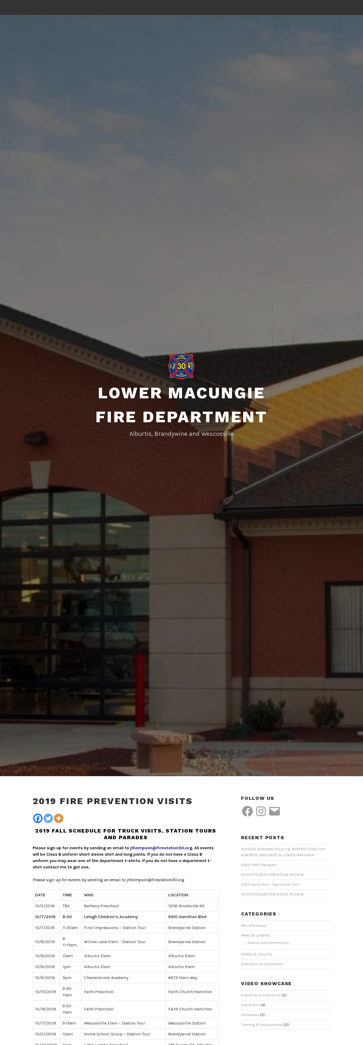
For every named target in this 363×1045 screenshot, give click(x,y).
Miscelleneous (254, 925)
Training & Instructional (262, 1024)
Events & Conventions (261, 995)
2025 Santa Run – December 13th (270, 884)
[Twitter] (48, 818)
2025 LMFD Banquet (258, 865)
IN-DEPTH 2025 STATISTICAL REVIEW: (272, 874)
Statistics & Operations (262, 964)
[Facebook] (38, 818)
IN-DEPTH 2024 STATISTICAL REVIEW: (272, 894)
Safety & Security (256, 954)
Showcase (250, 1015)
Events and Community (268, 943)
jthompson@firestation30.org (161, 847)
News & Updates (256, 935)
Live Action (250, 1005)
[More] (58, 818)
